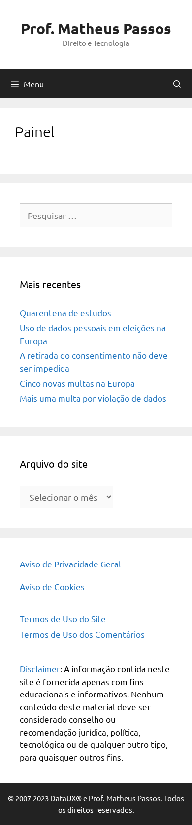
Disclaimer (40, 668)
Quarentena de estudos (65, 312)
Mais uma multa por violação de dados (93, 398)
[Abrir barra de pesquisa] (177, 83)
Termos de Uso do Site (63, 618)
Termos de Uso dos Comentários (82, 634)
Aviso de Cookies (52, 586)
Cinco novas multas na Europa (77, 383)
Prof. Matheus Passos (96, 28)
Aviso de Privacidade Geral (70, 564)
